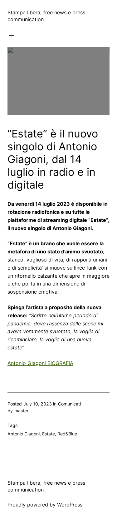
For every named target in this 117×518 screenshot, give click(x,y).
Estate (48, 433)
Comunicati (69, 403)
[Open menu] (11, 34)
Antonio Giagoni (23, 433)
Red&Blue (67, 433)
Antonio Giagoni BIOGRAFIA (40, 363)
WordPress (69, 504)
